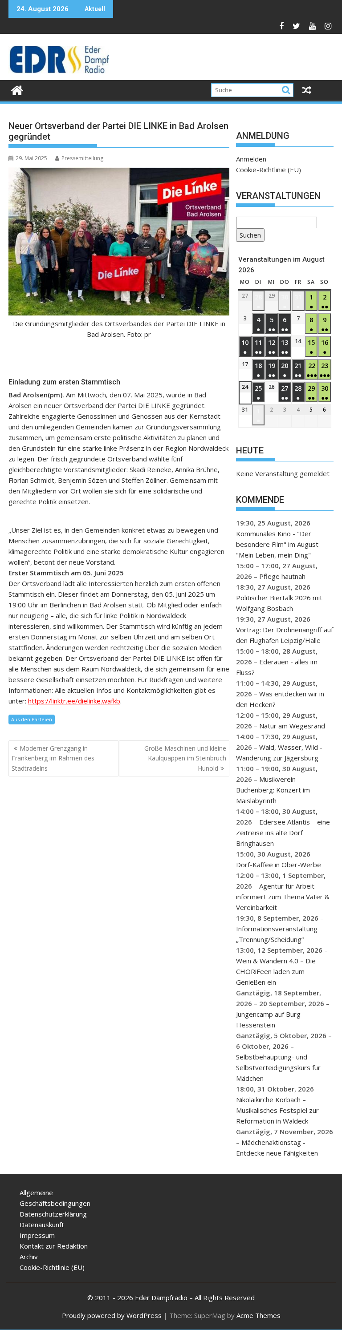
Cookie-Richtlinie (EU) (268, 169)
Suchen (248, 236)
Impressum (37, 1235)
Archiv (29, 1256)
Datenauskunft (42, 1224)
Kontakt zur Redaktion (54, 1245)
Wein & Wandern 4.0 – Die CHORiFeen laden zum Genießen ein (276, 971)
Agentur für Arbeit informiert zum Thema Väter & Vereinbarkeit (283, 896)
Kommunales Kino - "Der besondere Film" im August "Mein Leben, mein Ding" (277, 544)
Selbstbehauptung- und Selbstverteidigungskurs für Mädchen (278, 1067)
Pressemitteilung (82, 158)
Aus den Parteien (31, 719)
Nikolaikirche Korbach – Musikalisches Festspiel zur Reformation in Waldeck (277, 1110)
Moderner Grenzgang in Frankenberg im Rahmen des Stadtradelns (53, 758)
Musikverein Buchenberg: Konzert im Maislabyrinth (273, 790)
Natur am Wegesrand (292, 725)
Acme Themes (258, 1315)
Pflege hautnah (282, 576)
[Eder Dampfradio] (17, 89)
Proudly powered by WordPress (112, 1315)
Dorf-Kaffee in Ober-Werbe (278, 864)
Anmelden (251, 158)
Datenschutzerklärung (53, 1213)
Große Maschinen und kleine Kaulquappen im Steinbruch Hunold (185, 758)
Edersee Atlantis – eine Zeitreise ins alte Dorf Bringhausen (283, 832)
